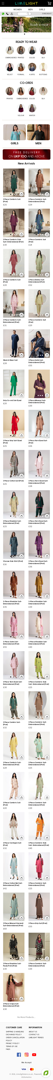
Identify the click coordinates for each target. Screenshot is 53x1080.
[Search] (28, 14)
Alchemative (26, 1077)
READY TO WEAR (26, 42)
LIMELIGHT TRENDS (36, 1038)
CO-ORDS (26, 83)
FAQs (8, 1049)
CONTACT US (34, 1035)
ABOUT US (33, 1032)
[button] (3, 3)
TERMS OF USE (11, 1046)
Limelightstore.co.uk (24, 1074)
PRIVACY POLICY (12, 1043)
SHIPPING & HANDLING (15, 1032)
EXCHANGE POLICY (14, 1035)
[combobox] (24, 13)
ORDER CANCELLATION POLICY (15, 1039)
